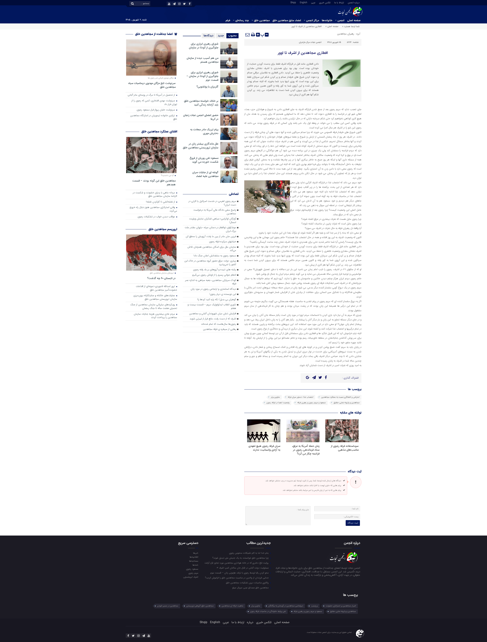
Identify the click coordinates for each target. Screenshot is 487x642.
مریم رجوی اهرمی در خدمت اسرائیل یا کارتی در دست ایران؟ (212, 203)
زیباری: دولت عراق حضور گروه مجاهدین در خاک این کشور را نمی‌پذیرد (210, 262)
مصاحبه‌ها (193, 561)
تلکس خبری (324, 2)
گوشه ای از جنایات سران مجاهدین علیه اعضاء (205, 174)
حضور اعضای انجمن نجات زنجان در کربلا (200, 117)
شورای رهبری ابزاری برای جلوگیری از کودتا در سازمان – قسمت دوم (202, 76)
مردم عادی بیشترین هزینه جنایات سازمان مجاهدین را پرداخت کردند (155, 316)
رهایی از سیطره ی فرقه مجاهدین (219, 329)
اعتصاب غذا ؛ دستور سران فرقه (300, 397)
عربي (313, 2)
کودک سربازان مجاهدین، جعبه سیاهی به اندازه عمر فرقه (210, 282)
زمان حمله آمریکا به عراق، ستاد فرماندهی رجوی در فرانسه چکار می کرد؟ (306, 450)
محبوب (232, 35)
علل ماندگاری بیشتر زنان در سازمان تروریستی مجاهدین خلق (200, 146)
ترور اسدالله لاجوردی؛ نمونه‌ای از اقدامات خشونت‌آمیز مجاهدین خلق (156, 288)
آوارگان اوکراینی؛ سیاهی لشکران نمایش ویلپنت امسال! (212, 220)
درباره (250, 622)
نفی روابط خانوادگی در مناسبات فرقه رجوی (268, 611)
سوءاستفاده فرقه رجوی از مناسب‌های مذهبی (345, 448)
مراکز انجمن (312, 20)
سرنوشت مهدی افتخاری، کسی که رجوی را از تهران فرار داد (154, 102)
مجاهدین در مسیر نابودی (167, 606)
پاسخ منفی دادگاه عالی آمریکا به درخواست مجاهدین (214, 212)
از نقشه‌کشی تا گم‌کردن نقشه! (161, 202)
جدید (221, 35)
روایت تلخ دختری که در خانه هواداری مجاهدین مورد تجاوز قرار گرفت (237, 562)
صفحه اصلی (353, 20)
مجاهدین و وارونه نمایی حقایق (347, 402)
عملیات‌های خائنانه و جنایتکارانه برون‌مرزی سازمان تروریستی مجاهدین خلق (155, 297)
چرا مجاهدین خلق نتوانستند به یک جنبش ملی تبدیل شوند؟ (240, 558)
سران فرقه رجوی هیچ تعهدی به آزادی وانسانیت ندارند (264, 448)
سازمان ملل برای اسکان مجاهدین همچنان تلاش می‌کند (211, 249)
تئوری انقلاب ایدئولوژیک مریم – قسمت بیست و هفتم (212, 306)
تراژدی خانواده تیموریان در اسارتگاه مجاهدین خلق (153, 117)
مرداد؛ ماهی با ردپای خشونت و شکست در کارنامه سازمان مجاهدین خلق (155, 194)
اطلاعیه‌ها (194, 557)
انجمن (340, 20)
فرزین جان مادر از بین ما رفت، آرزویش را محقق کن (211, 236)
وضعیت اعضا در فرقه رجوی (278, 402)
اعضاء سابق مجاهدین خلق (286, 20)
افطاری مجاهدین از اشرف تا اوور (303, 53)
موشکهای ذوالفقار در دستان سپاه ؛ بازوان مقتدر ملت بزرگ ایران (210, 229)
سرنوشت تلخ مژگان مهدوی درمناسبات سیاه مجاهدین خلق (152, 85)
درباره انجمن (354, 2)
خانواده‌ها (327, 20)
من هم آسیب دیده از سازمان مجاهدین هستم (202, 60)
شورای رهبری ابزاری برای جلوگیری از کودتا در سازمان (203, 46)
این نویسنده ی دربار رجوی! (222, 294)
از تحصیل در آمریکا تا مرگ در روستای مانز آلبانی (152, 95)
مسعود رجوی (192, 569)
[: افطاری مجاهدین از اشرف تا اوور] (248, 35)
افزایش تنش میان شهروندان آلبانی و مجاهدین (212, 314)
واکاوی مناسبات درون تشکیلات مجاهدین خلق (247, 582)
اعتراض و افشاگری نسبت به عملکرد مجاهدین (340, 397)
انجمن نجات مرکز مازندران (310, 42)
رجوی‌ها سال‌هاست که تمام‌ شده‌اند (218, 324)
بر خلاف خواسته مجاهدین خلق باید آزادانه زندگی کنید (201, 103)
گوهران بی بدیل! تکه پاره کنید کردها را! (216, 299)
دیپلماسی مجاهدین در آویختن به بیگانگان (285, 606)
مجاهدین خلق (262, 20)
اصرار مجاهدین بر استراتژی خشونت (341, 606)
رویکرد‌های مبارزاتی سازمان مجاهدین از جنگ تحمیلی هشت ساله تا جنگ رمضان (153, 306)
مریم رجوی (193, 573)
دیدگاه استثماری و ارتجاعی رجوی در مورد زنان (213, 289)
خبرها (195, 553)
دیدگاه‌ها (208, 35)
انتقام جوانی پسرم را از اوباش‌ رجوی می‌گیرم (214, 275)
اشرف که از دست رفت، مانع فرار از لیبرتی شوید (213, 319)
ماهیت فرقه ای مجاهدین (232, 606)
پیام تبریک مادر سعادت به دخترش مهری (204, 131)
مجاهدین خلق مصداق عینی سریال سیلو (250, 587)
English (303, 2)
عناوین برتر (275, 397)
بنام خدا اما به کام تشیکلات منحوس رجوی (249, 553)
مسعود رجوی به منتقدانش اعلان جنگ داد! (214, 256)
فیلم (228, 20)
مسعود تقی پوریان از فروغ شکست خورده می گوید (204, 160)
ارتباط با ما (339, 2)
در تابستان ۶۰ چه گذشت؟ (161, 278)
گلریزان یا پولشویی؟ (207, 87)
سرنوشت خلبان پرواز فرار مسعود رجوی (156, 110)
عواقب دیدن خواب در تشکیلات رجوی (157, 217)
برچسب (314, 606)
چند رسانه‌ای (242, 20)
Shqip (293, 2)
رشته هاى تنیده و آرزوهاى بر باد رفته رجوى (214, 270)
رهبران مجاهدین (345, 34)
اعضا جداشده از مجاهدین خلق (154, 34)
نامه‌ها (195, 565)
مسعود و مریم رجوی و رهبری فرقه (311, 402)
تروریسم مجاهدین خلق (162, 229)
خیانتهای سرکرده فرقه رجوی (222, 242)
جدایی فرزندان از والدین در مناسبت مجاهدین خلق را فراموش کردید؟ (237, 577)
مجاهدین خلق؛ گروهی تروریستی (200, 606)
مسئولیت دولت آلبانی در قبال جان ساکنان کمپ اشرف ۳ (243, 567)
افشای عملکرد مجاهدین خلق (159, 131)
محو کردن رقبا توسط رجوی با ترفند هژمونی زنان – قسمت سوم (239, 572)
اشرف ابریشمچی (190, 577)
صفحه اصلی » (331, 26)
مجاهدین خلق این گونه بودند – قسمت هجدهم (154, 182)
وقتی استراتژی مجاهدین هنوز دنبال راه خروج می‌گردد (153, 209)
